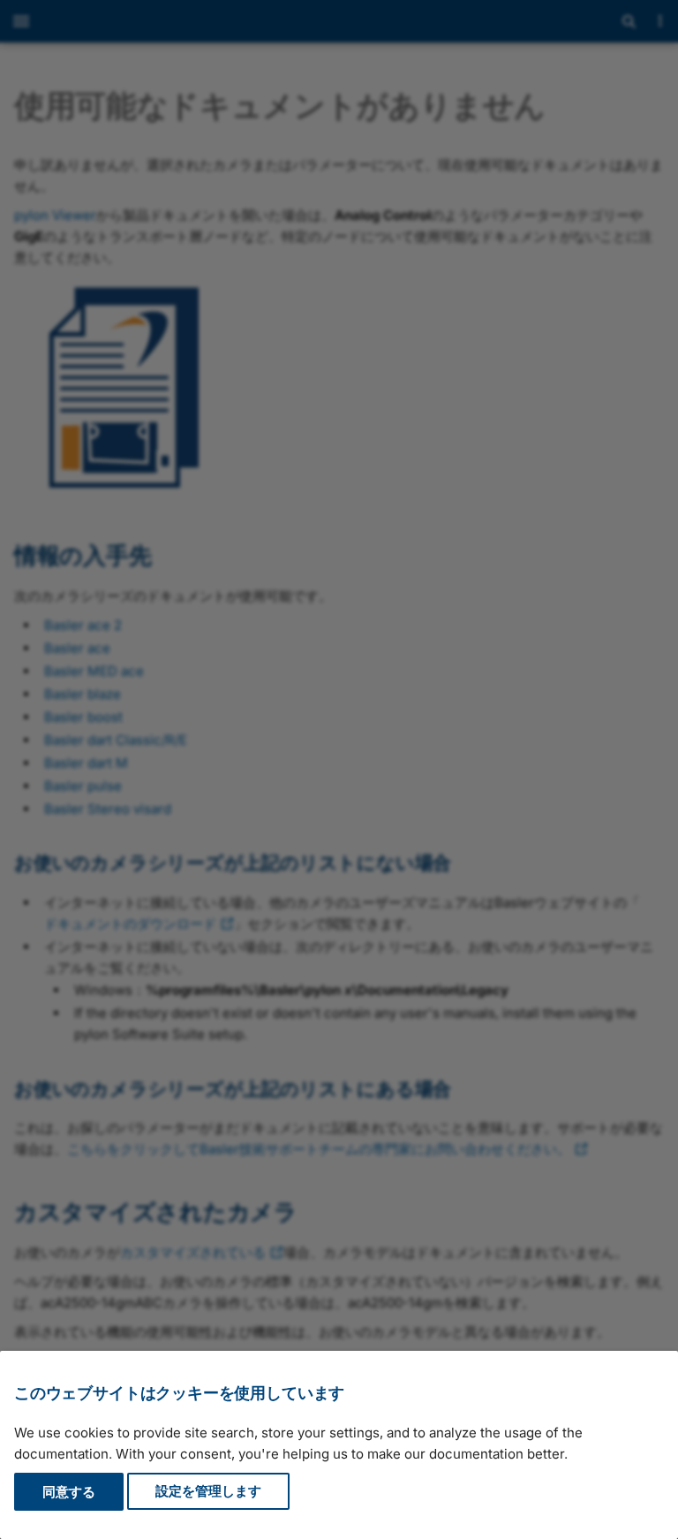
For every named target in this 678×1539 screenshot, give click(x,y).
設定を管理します (208, 1491)
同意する (68, 1491)
